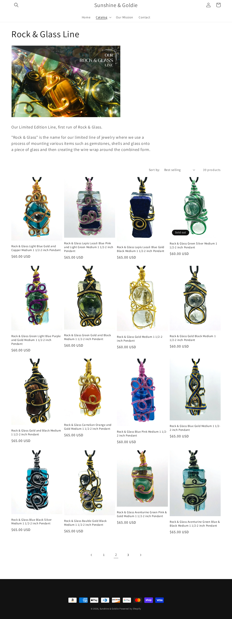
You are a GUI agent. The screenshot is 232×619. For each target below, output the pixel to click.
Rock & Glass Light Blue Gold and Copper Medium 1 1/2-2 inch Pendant (35, 248)
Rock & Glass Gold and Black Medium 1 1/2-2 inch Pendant (36, 432)
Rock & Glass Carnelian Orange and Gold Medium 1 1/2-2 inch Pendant (87, 427)
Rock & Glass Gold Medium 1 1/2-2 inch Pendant (139, 339)
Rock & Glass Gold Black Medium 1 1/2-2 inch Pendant (193, 338)
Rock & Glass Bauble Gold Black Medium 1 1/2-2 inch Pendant (85, 523)
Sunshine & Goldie (109, 608)
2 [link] (116, 554)
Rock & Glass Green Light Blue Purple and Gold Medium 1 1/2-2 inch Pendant (36, 340)
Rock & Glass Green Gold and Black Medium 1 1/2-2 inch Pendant (87, 337)
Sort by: (154, 170)
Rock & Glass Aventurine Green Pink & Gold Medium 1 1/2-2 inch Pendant (142, 514)
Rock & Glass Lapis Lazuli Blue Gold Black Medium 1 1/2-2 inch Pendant (140, 249)
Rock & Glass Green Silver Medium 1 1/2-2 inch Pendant (193, 245)
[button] (16, 5)
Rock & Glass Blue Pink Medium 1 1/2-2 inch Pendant (142, 433)
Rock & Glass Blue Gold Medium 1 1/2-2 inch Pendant (195, 428)
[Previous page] (92, 555)
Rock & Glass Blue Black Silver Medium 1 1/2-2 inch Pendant (31, 521)
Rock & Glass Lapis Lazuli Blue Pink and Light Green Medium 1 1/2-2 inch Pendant (88, 247)
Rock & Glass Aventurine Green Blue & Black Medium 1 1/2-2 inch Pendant (195, 524)
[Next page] (140, 555)
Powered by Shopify (130, 608)
